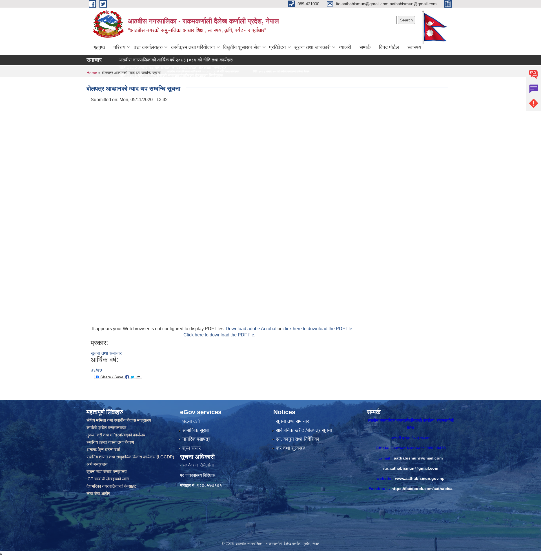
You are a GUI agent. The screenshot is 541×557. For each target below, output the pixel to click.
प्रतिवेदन (277, 47)
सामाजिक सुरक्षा (195, 430)
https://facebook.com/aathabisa (422, 488)
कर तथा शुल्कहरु (290, 448)
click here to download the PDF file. (318, 328)
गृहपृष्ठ (99, 47)
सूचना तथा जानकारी (312, 47)
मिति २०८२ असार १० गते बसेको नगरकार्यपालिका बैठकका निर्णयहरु (221, 71)
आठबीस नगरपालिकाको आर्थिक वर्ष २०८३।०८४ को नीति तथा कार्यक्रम (152, 59)
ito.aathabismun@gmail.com (410, 468)
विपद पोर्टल (389, 47)
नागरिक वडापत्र (196, 439)
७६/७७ (96, 370)
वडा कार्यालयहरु (148, 47)
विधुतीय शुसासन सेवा (242, 47)
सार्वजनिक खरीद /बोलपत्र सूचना (304, 430)
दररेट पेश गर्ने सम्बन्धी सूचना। (118, 83)
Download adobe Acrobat (252, 328)
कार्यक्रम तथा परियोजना (193, 47)
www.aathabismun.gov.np (420, 478)
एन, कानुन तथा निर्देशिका (297, 439)
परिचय (119, 47)
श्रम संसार (191, 448)
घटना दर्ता (191, 421)
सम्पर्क (365, 47)
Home (92, 72)
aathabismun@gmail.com (418, 458)
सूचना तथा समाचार (106, 353)
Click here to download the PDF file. (219, 334)
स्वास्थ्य (414, 47)
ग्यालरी (345, 47)
